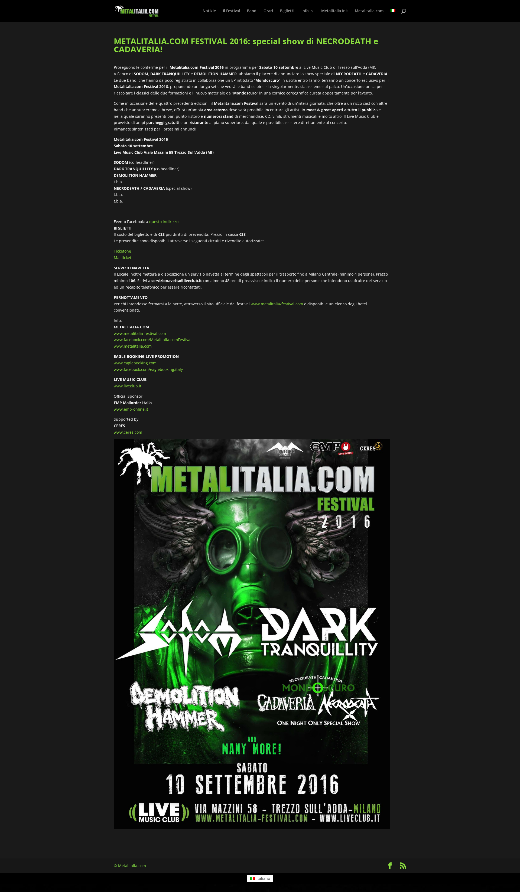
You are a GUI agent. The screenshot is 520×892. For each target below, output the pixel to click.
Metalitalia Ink (334, 11)
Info (305, 11)
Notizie (209, 11)
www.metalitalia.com (133, 346)
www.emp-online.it (131, 409)
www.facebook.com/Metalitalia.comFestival (152, 339)
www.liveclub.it (127, 385)
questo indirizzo (163, 221)
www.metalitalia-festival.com (277, 303)
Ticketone (122, 251)
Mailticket (122, 257)
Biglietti (287, 11)
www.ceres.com (128, 432)
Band (251, 11)
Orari (268, 11)
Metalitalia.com (369, 11)
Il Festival (231, 11)
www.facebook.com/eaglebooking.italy (148, 369)
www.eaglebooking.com (135, 362)
